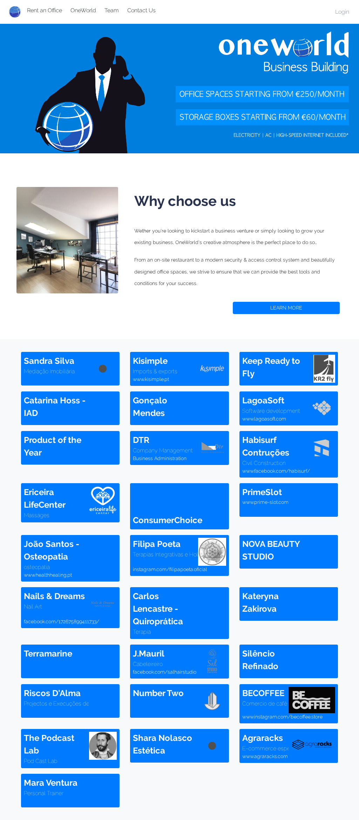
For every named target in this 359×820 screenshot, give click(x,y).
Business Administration (160, 458)
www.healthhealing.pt (48, 575)
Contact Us (141, 10)
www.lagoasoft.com (264, 419)
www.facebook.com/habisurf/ (276, 471)
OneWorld (83, 10)
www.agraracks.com (265, 756)
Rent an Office (44, 10)
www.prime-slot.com (265, 502)
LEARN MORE (286, 308)
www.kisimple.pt (151, 379)
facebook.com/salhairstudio (164, 672)
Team (111, 10)
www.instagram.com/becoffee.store (282, 717)
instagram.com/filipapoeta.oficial (170, 569)
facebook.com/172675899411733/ (61, 621)
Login (342, 11)
